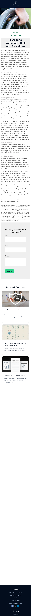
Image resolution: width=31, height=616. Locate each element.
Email (6, 245)
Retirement (15, 614)
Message (7, 256)
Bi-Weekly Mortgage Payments (14, 375)
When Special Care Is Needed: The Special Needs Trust (15, 344)
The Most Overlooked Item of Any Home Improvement (15, 311)
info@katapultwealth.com (15, 603)
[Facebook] (12, 606)
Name (6, 235)
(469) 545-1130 (17, 592)
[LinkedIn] (18, 606)
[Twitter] (15, 606)
